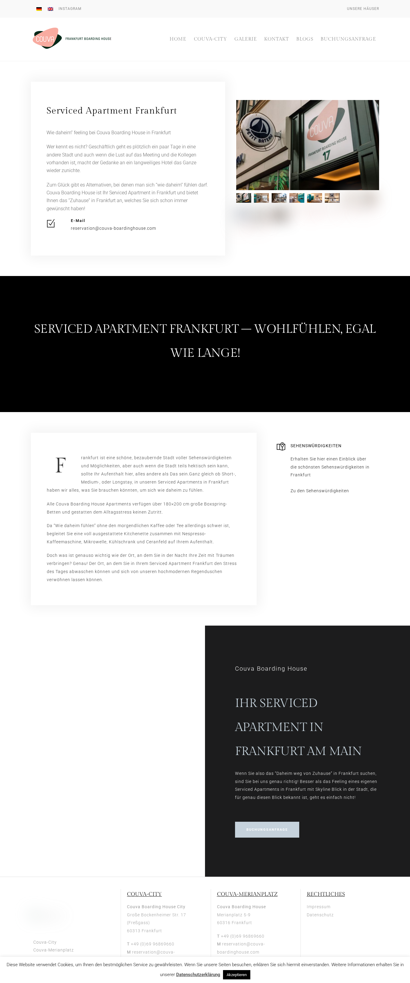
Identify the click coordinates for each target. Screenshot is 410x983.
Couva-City (210, 39)
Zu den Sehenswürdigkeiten (320, 490)
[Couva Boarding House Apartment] (333, 217)
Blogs (304, 39)
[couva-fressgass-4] (368, 217)
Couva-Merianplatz (53, 950)
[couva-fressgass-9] (262, 200)
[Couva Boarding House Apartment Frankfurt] (244, 217)
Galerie (245, 39)
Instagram (70, 9)
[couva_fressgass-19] (368, 200)
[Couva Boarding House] (73, 47)
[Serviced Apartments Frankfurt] (333, 200)
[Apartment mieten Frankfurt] (297, 200)
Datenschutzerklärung (198, 974)
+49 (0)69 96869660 (152, 944)
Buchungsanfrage (348, 39)
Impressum (318, 906)
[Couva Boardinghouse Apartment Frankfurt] (297, 217)
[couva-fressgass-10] (244, 233)
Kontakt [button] (276, 39)
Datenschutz (320, 914)
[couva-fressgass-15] (262, 233)
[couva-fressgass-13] (244, 200)
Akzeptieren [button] (237, 974)
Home (178, 39)
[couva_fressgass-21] (262, 217)
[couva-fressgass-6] (280, 200)
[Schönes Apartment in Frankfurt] (350, 200)
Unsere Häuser (363, 9)
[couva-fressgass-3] (350, 217)
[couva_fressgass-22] (280, 217)
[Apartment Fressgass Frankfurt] (315, 200)
